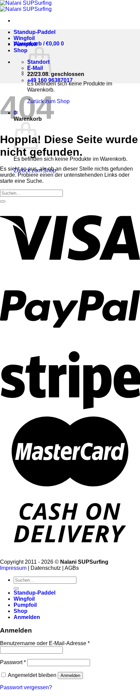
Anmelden (70, 675)
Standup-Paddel (34, 32)
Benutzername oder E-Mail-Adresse (45, 643)
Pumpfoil (25, 44)
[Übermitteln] (2, 201)
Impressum (13, 568)
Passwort (13, 662)
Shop (21, 50)
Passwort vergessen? (26, 687)
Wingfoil (24, 38)
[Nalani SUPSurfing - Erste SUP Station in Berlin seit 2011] (26, 6)
